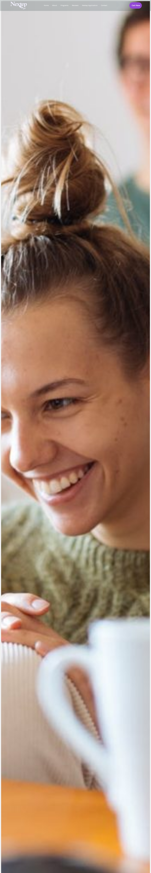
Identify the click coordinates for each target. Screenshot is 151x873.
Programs (64, 5)
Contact (104, 5)
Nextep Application (89, 5)
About (54, 5)
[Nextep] (19, 5)
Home (46, 5)
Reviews (75, 5)
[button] (135, 5)
